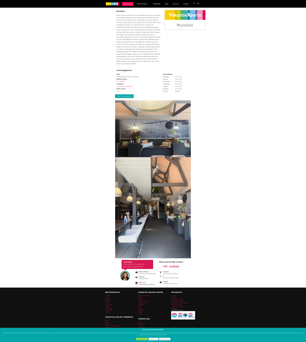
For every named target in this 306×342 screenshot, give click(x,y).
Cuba (106, 322)
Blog (166, 4)
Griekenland (141, 304)
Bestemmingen (142, 4)
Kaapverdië (108, 304)
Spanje (140, 312)
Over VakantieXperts (177, 301)
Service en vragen (176, 304)
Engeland (108, 299)
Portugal (140, 310)
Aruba (107, 320)
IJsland (107, 303)
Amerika (107, 295)
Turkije (140, 314)
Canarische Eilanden (144, 295)
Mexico (107, 327)
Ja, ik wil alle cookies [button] (142, 339)
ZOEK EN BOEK (127, 4)
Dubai (140, 322)
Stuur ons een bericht (124, 96)
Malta (139, 308)
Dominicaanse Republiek (112, 326)
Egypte (140, 299)
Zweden (107, 312)
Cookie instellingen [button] (164, 339)
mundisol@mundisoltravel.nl (124, 86)
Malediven (141, 327)
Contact (186, 4)
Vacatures (174, 308)
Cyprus (140, 297)
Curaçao (107, 324)
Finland (107, 301)
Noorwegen (108, 308)
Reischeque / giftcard (177, 299)
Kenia (139, 326)
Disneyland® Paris (143, 301)
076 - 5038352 (120, 81)
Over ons (176, 4)
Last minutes (142, 303)
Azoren (107, 297)
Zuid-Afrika (108, 310)
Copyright (174, 297)
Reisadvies (156, 4)
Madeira (107, 306)
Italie (139, 306)
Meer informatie (153, 339)
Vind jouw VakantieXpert (178, 306)
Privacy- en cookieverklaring (179, 303)
